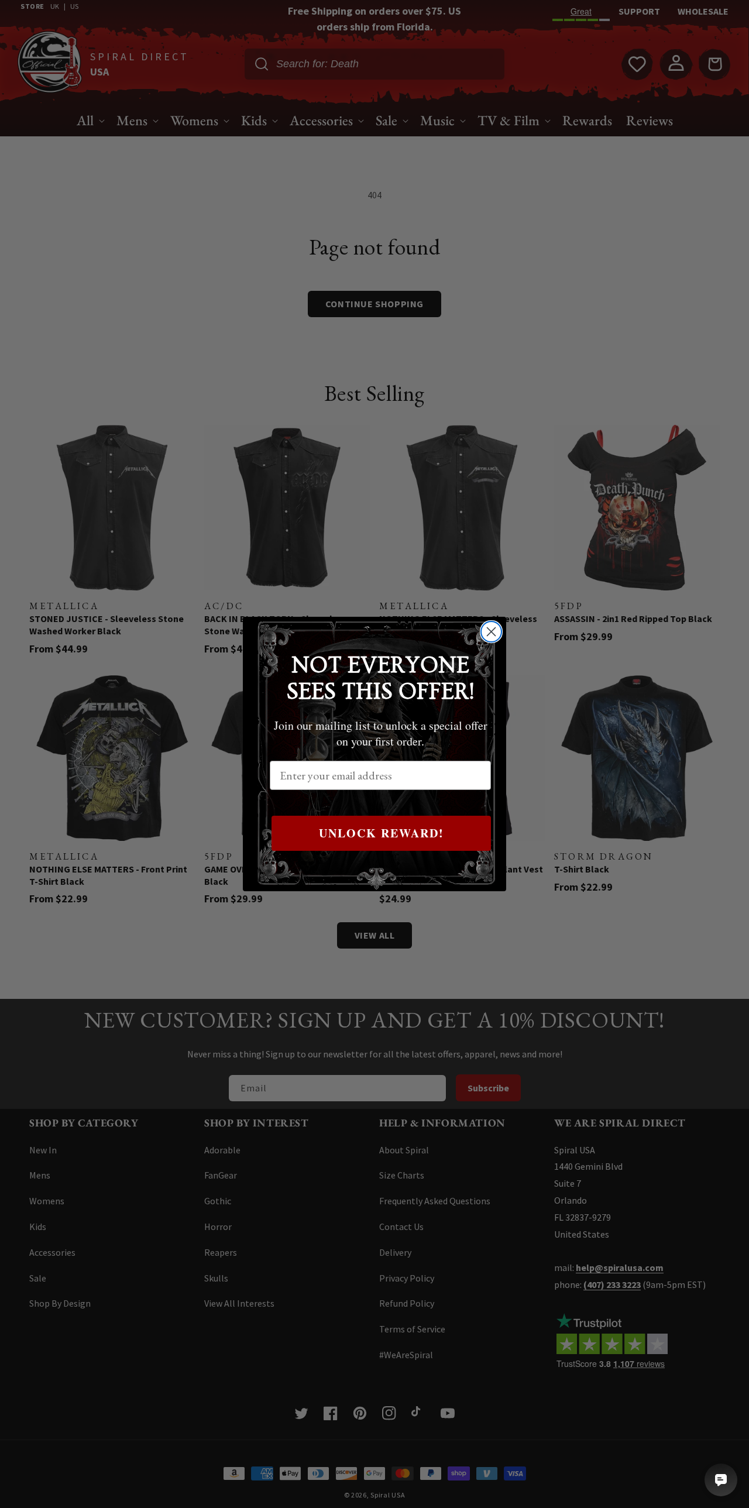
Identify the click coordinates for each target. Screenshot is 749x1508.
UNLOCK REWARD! (381, 833)
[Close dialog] (491, 631)
